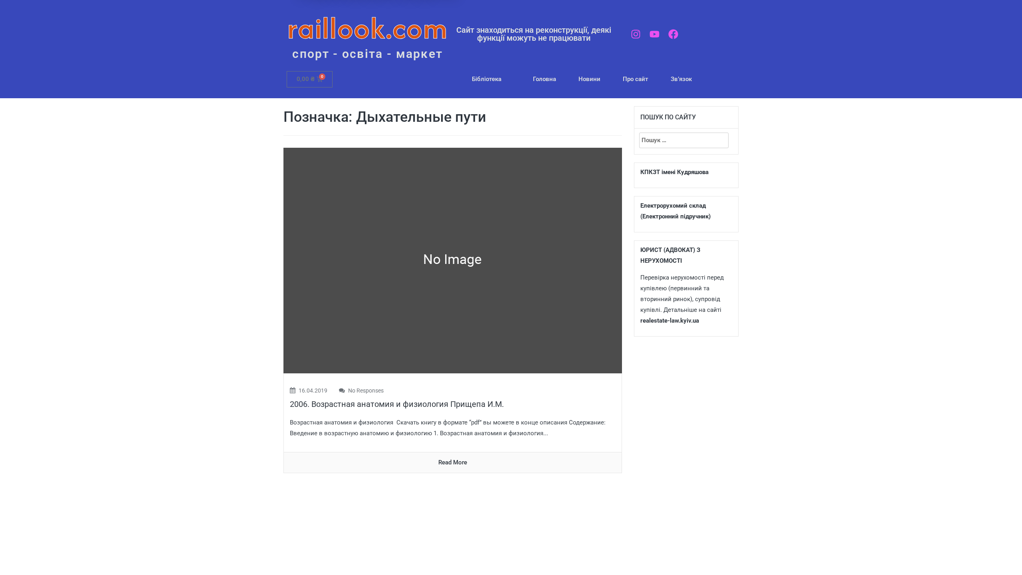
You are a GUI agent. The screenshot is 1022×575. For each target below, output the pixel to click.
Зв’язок (681, 79)
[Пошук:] (683, 140)
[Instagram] (636, 34)
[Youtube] (655, 34)
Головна (544, 79)
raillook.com (367, 28)
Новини (589, 79)
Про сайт (635, 79)
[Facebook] (673, 34)
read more (452, 462)
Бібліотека (486, 79)
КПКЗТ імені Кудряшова (674, 172)
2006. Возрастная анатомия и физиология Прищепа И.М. (397, 404)
